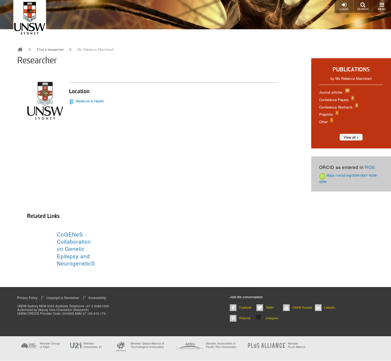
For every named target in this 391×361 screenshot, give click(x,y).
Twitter (270, 307)
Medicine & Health (90, 100)
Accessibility (97, 298)
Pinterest (244, 318)
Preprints (328, 114)
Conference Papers (336, 99)
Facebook (245, 307)
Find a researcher (50, 49)
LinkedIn (329, 307)
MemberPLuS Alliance (296, 345)
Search (362, 9)
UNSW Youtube (302, 307)
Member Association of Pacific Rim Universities (221, 345)
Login (344, 9)
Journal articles (333, 92)
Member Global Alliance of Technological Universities (147, 345)
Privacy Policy (27, 298)
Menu (382, 9)
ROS (370, 167)
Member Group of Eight (50, 345)
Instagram (272, 318)
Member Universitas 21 (92, 345)
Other (325, 121)
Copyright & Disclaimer (63, 298)
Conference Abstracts (338, 107)
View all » (351, 137)
